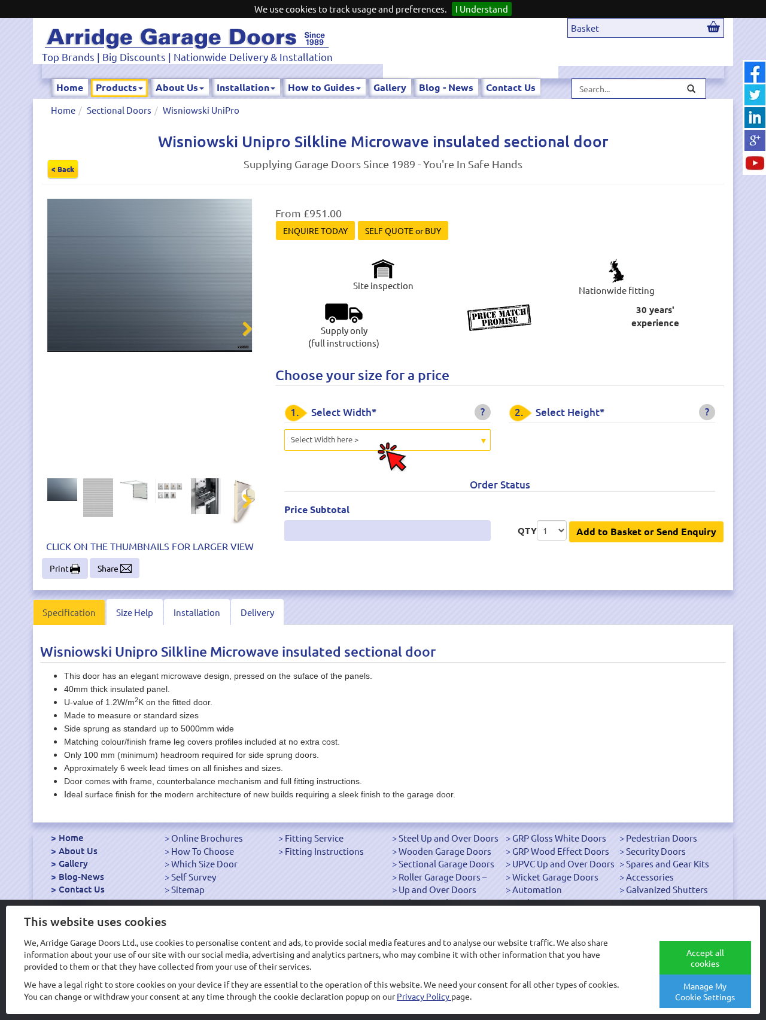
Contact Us (511, 87)
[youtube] (754, 163)
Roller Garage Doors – (443, 876)
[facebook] (754, 72)
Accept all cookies (705, 958)
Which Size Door (204, 863)
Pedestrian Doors (661, 837)
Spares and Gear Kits (667, 863)
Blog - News (446, 87)
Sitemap (188, 889)
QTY (527, 530)
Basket (585, 28)
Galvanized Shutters (667, 889)
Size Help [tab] (134, 612)
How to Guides (321, 87)
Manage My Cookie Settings (705, 991)
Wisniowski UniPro (201, 110)
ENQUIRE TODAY (315, 230)
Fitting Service (314, 837)
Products (116, 87)
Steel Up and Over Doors (448, 837)
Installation (243, 87)
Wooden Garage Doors (445, 851)
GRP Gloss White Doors (559, 837)
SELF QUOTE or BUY (403, 230)
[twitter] (754, 94)
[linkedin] (754, 117)
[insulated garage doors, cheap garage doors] (187, 36)
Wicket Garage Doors (555, 876)
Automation (537, 889)
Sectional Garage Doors (446, 863)
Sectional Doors (119, 110)
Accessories (650, 876)
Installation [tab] (197, 612)
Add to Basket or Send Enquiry (646, 531)
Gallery (389, 87)
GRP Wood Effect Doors (560, 851)
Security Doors (656, 851)
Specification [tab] (69, 612)
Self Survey (193, 876)
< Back (62, 169)
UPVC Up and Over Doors (563, 863)
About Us (177, 87)
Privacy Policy (424, 996)
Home (69, 87)
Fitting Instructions (324, 851)
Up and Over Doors (437, 889)
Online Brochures (207, 837)
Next (240, 330)
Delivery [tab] (257, 612)
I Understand (481, 8)
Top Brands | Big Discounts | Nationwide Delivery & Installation (187, 56)
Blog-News (81, 876)
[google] (754, 140)
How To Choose (202, 851)
